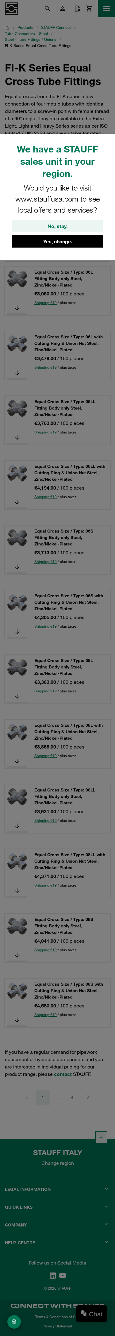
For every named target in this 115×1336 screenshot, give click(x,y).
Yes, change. (57, 241)
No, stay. (57, 226)
